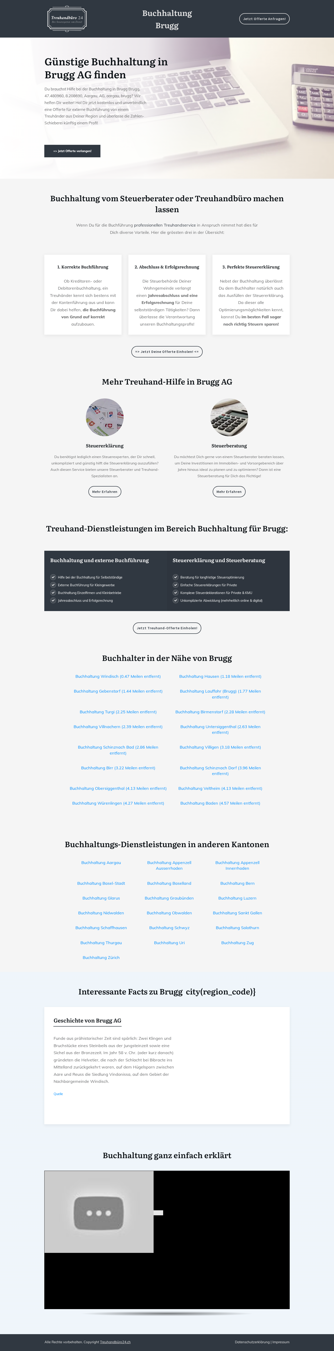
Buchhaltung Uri (169, 942)
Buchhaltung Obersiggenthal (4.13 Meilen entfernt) (118, 788)
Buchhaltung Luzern (237, 898)
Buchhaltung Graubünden (169, 898)
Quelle (58, 1094)
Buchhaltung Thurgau (101, 942)
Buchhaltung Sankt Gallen (237, 912)
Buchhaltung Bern (237, 883)
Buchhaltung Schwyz (169, 927)
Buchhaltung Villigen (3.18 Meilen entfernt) (220, 747)
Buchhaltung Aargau (101, 862)
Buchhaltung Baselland (169, 883)
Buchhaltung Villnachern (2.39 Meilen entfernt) (118, 726)
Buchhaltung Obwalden (169, 912)
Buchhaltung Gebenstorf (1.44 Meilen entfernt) (118, 691)
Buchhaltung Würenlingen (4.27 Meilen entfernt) (118, 803)
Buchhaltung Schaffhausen (101, 927)
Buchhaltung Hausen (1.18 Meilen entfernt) (220, 676)
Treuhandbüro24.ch (115, 1342)
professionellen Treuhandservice (165, 225)
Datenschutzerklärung (252, 1342)
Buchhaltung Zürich (101, 957)
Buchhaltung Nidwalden (101, 912)
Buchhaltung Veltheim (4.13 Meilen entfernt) (220, 788)
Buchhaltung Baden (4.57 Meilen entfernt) (220, 803)
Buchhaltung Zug (237, 942)
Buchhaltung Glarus (101, 898)
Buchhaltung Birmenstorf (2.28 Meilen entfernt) (220, 711)
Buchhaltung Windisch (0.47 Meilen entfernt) (118, 676)
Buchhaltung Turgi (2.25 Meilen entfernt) (118, 711)
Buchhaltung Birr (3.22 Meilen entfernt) (118, 767)
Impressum (280, 1342)
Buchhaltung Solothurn (237, 927)
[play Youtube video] (158, 1212)
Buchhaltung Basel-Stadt (101, 883)
